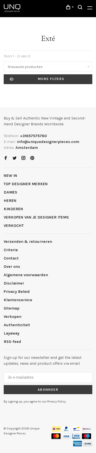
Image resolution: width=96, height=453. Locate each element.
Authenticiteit (17, 325)
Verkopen (12, 316)
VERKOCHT (14, 225)
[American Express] (77, 445)
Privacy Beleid (17, 291)
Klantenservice (18, 300)
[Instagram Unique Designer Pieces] (23, 158)
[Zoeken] (81, 8)
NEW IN (10, 175)
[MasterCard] (56, 437)
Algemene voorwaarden (26, 274)
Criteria (11, 249)
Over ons (12, 266)
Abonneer (48, 390)
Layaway (11, 333)
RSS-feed (12, 341)
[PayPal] (66, 430)
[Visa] (66, 437)
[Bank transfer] (87, 445)
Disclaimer (14, 283)
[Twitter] (14, 158)
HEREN (10, 200)
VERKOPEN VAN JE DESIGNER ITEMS (36, 217)
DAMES (10, 192)
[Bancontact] (76, 430)
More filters (51, 79)
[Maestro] (86, 437)
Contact (11, 258)
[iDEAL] (56, 430)
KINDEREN (13, 209)
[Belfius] (86, 430)
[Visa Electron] (76, 437)
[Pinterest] (32, 158)
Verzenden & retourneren (28, 241)
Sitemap (11, 308)
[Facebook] (6, 158)
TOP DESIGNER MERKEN (26, 183)
